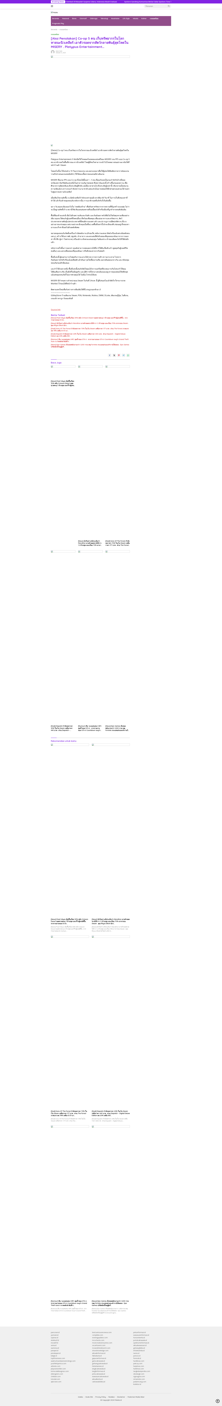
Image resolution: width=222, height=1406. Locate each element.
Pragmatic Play (58, 23)
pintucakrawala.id (98, 1374)
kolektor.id (137, 1384)
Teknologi (104, 18)
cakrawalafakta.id (98, 1382)
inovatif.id (54, 1343)
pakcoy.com (137, 1363)
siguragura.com (139, 1376)
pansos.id (136, 1356)
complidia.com (97, 1335)
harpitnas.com (138, 1366)
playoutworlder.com (58, 1369)
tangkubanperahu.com (141, 1371)
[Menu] (52, 6)
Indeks (80, 1397)
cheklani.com (56, 1376)
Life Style (126, 18)
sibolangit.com (138, 1374)
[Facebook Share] (109, 355)
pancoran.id (55, 1332)
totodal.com (55, 1379)
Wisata (135, 18)
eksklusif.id (55, 1340)
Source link (55, 309)
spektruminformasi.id (141, 1343)
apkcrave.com (56, 1382)
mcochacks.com (98, 1340)
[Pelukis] (54, 12)
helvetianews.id (97, 1366)
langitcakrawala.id (98, 1369)
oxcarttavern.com (98, 1345)
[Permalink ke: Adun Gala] (53, 52)
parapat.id (54, 1350)
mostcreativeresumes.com (102, 1343)
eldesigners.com (57, 1374)
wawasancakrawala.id (100, 1376)
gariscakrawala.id (98, 1361)
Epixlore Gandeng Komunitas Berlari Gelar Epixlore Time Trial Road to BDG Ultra (119, 2)
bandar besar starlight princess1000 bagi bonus (151, 29)
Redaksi (111, 1397)
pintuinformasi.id (139, 1332)
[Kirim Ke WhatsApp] (128, 355)
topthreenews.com (58, 1358)
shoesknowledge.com (100, 1350)
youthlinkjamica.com (58, 1363)
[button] (168, 6)
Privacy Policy (100, 1397)
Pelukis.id (118, 1400)
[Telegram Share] (123, 355)
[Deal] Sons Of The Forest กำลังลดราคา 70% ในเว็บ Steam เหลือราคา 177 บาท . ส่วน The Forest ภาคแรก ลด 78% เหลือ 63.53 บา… (90, 330)
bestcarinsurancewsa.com (102, 1332)
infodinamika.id (139, 1350)
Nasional (65, 18)
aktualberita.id (97, 1379)
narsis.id (136, 1353)
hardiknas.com (138, 1361)
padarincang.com (139, 1382)
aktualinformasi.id (98, 1353)
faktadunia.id (97, 1356)
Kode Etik (89, 1397)
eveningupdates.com (100, 1337)
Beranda (55, 18)
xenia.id (53, 1345)
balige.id (54, 1356)
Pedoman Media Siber (136, 1397)
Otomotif (83, 18)
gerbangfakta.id (139, 1348)
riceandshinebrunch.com (101, 1348)
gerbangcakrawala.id (99, 1363)
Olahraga (93, 18)
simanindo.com (139, 1379)
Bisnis (74, 18)
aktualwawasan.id (139, 1345)
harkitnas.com (138, 1369)
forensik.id (137, 1358)
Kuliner (144, 18)
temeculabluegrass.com (60, 1371)
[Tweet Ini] (114, 355)
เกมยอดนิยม (154, 18)
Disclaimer (121, 1397)
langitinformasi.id (98, 1371)
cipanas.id (54, 1337)
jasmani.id (54, 1335)
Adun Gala (59, 51)
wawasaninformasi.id (141, 1335)
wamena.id (55, 1348)
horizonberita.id (139, 1337)
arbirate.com (55, 1366)
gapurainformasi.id (99, 1358)
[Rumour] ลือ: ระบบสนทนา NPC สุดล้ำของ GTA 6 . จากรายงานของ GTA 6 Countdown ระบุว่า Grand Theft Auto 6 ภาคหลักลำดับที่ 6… (90, 340)
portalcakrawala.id (140, 1340)
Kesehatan (115, 18)
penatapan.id (55, 1353)
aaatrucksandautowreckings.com (63, 1361)
